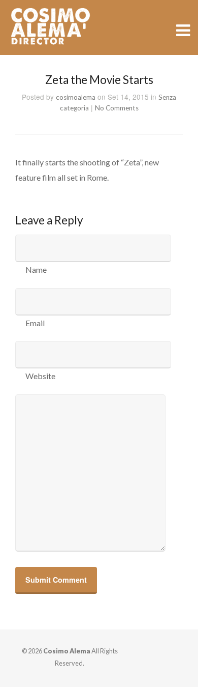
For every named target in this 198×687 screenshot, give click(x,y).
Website (40, 376)
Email (35, 323)
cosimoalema (75, 97)
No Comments (117, 108)
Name (36, 269)
